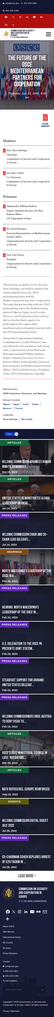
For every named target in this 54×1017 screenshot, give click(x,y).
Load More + (27, 876)
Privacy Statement (11, 1011)
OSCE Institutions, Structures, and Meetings (25, 393)
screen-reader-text (27, 458)
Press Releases (10, 953)
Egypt (16, 404)
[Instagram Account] (20, 17)
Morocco (7, 408)
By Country (8, 942)
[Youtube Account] (34, 17)
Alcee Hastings (10, 419)
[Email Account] (6, 25)
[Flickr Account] (41, 17)
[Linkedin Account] (27, 17)
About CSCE (8, 926)
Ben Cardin (27, 419)
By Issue (7, 948)
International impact (12, 937)
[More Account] (13, 25)
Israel (25, 404)
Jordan (35, 404)
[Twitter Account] (13, 17)
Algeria (6, 404)
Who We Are (8, 932)
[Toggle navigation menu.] (48, 34)
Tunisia (18, 408)
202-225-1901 (30, 3)
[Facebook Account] (6, 17)
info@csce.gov (12, 3)
